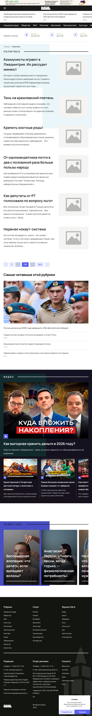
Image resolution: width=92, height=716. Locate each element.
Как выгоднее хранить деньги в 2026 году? (39, 443)
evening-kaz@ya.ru (16, 670)
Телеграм (65, 673)
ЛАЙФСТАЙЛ (13, 524)
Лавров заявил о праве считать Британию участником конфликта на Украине (36, 353)
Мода (64, 612)
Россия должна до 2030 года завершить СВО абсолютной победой (60, 15)
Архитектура (66, 633)
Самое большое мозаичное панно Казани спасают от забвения (58, 484)
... (18, 264)
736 (25, 264)
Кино (64, 623)
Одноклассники (68, 680)
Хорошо (82, 712)
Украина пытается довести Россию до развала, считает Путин (30, 335)
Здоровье (65, 619)
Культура (83, 25)
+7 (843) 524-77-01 (47, 666)
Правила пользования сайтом (15, 689)
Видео (9, 376)
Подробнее (66, 712)
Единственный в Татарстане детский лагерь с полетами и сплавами (18, 486)
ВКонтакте (66, 666)
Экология (7, 644)
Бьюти (64, 615)
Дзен (64, 677)
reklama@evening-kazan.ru (48, 670)
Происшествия (69, 25)
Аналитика (8, 648)
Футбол (35, 612)
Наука (6, 637)
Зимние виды (37, 633)
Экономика (56, 25)
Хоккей (35, 615)
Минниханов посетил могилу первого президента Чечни (27, 344)
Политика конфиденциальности (15, 693)
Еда (63, 630)
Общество (25, 25)
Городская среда (11, 25)
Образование (9, 641)
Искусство (66, 626)
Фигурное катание (39, 630)
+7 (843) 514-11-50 (17, 666)
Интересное (37, 641)
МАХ (63, 684)
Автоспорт (37, 626)
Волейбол (36, 619)
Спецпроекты (67, 637)
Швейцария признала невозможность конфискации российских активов (19, 15)
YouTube (65, 670)
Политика (44, 25)
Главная (7, 47)
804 (40, 264)
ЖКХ (35, 25)
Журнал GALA (68, 607)
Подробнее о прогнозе (11, 36)
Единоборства (38, 637)
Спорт (36, 607)
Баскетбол (37, 623)
